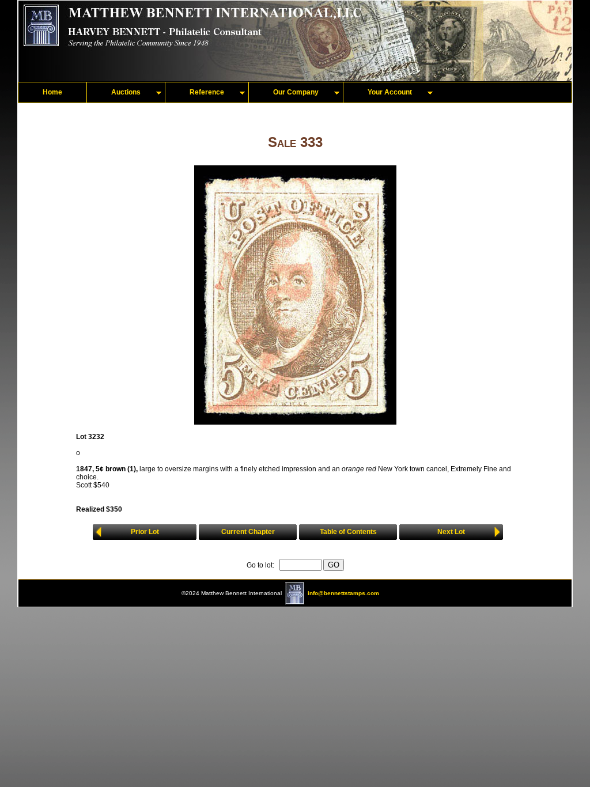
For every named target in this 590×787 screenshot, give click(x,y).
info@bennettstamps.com (343, 593)
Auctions (126, 92)
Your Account (390, 92)
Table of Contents (348, 532)
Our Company (296, 92)
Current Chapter (248, 532)
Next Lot (451, 532)
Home (52, 92)
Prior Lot (145, 532)
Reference (207, 92)
